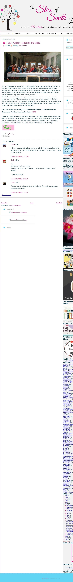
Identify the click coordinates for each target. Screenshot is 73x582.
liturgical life (66, 484)
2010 (66, 539)
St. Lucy (65, 448)
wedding (65, 490)
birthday (65, 468)
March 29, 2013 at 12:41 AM (19, 156)
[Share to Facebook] (9, 136)
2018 (66, 495)
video (64, 489)
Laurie (13, 144)
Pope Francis (66, 429)
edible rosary (66, 474)
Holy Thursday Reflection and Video (23, 43)
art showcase (66, 465)
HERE (33, 112)
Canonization (66, 380)
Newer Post (4, 202)
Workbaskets (66, 461)
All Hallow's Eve (67, 373)
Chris (13, 160)
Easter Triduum (67, 393)
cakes (64, 470)
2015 (66, 500)
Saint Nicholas (67, 437)
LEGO (64, 413)
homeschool (66, 482)
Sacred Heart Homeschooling (45, 33)
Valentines (65, 457)
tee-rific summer (67, 488)
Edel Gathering (67, 395)
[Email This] (3, 136)
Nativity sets (66, 420)
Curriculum (66, 388)
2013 (66, 504)
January (69, 534)
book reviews (66, 469)
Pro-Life (65, 432)
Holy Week (66, 408)
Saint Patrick (66, 438)
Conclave (65, 387)
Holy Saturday (66, 405)
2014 (66, 502)
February (69, 533)
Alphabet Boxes (67, 376)
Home (8, 33)
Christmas (65, 384)
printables (65, 486)
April (68, 518)
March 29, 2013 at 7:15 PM (19, 192)
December (69, 505)
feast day (65, 476)
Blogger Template (45, 578)
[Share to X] (7, 136)
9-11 (64, 368)
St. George (66, 445)
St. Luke (65, 449)
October (69, 508)
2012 (66, 536)
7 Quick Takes (67, 367)
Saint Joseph (66, 436)
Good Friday (66, 400)
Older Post (59, 202)
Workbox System (67, 462)
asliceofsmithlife (23, 45)
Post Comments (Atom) (15, 205)
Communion (66, 385)
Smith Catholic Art (67, 442)
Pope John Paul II (67, 431)
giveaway (65, 477)
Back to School (67, 379)
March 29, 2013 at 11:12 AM (19, 179)
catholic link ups (67, 472)
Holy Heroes (66, 404)
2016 (66, 499)
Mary (64, 419)
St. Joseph (66, 446)
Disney (65, 389)
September (70, 510)
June (68, 515)
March (68, 520)
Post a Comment (6, 195)
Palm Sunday (66, 427)
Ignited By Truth (67, 411)
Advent (65, 372)
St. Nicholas (66, 450)
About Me (18, 33)
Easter (64, 392)
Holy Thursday (10, 134)
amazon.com (66, 464)
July (68, 513)
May (68, 517)
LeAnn (13, 182)
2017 (66, 497)
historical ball (66, 481)
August (69, 512)
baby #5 (65, 466)
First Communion (67, 399)
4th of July (65, 365)
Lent (64, 415)
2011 (66, 538)
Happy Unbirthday (67, 403)
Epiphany (65, 396)
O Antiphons (66, 421)
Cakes (28, 33)
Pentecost (65, 428)
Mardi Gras (66, 417)
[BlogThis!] (5, 136)
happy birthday (67, 480)
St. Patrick (66, 452)
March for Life (66, 416)
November (69, 507)
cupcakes (65, 473)
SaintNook (65, 440)
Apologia (65, 377)
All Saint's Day (67, 375)
